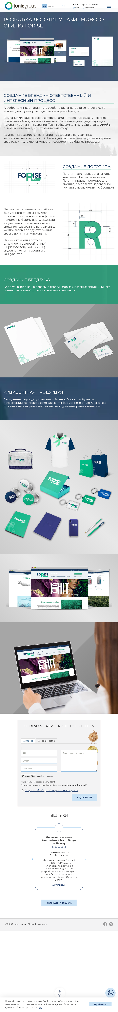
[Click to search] (63, 6)
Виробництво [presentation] (46, 741)
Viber (77, 7)
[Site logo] (20, 6)
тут (40, 1007)
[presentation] (33, 859)
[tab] (28, 740)
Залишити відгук (59, 902)
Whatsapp (89, 7)
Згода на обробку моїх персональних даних (51, 790)
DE (53, 6)
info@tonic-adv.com (89, 4)
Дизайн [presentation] (28, 741)
